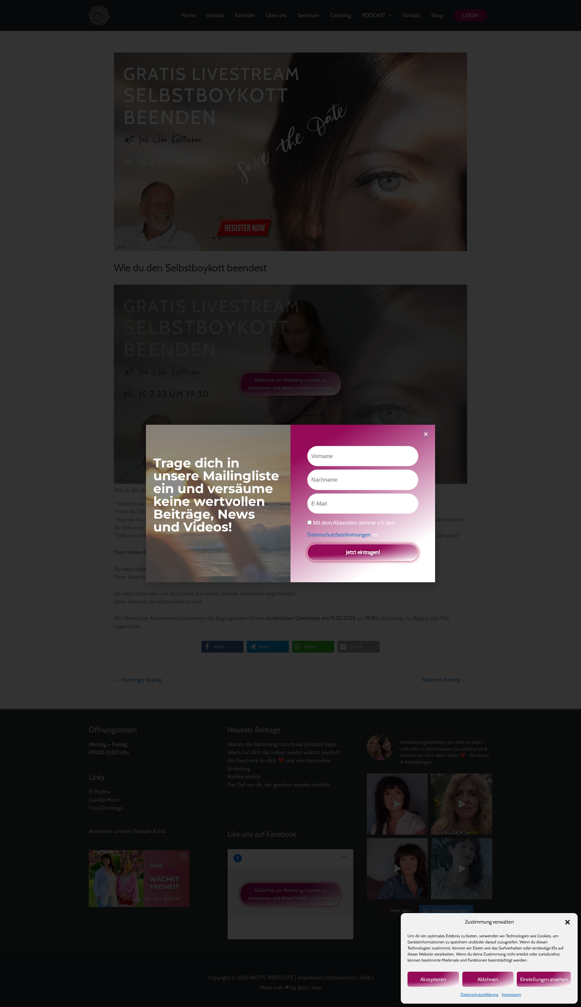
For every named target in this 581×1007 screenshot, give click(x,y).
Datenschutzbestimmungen (339, 534)
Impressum (511, 994)
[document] (290, 503)
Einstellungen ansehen (544, 979)
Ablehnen (487, 979)
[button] (567, 922)
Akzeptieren (433, 979)
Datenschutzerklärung (479, 994)
